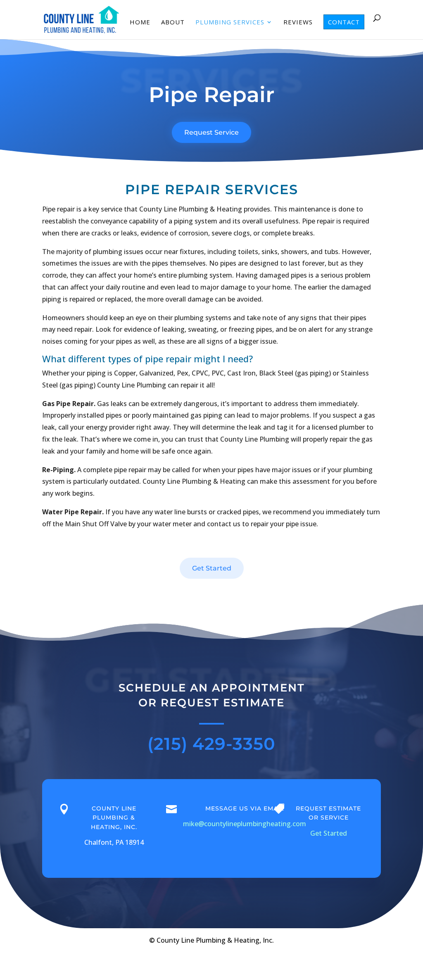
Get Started (211, 568)
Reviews (298, 22)
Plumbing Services (229, 22)
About (173, 22)
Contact (344, 22)
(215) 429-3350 (211, 743)
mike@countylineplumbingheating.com (244, 823)
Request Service (211, 132)
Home (140, 22)
